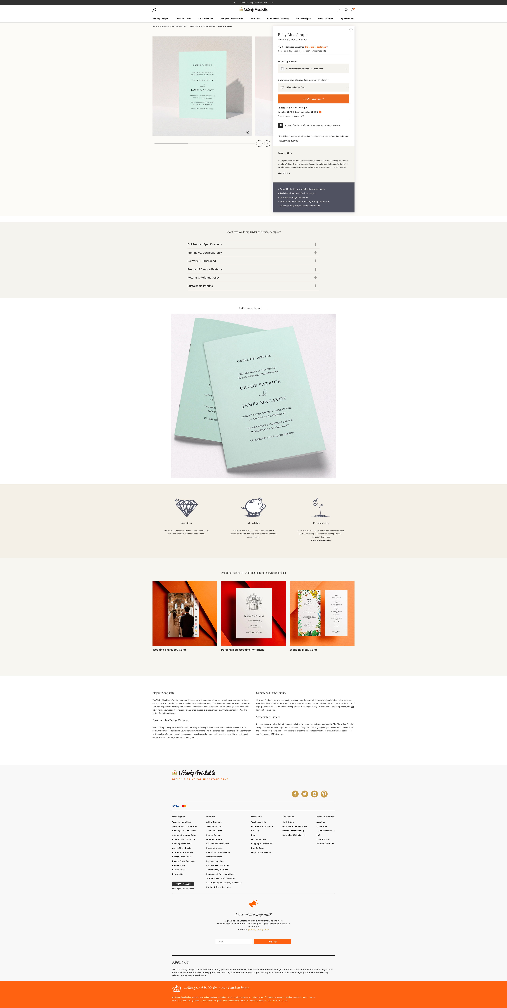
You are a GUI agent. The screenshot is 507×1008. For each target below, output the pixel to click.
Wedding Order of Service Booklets (202, 26)
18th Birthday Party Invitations (220, 878)
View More (283, 173)
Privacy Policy (322, 839)
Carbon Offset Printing (293, 831)
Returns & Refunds (325, 844)
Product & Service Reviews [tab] (204, 269)
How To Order (257, 848)
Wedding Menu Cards (304, 649)
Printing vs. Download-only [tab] (204, 252)
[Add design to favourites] (351, 30)
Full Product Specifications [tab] (204, 244)
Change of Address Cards (184, 835)
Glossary (255, 831)
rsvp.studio (183, 884)
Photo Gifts (177, 874)
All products (164, 26)
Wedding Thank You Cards (169, 649)
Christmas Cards (214, 857)
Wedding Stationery (179, 26)
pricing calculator (333, 125)
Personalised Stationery (217, 844)
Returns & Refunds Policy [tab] (203, 277)
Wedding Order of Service (184, 831)
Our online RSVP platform (294, 835)
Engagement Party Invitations (220, 874)
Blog (253, 835)
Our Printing (288, 822)
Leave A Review (258, 839)
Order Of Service (214, 839)
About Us (320, 822)
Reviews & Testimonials (262, 826)
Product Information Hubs (218, 887)
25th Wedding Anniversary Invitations (224, 883)
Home (154, 26)
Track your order (259, 822)
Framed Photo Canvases (183, 861)
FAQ (318, 835)
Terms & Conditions (325, 831)
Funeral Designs (214, 835)
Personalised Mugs (215, 861)
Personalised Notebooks (217, 865)
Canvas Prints (178, 865)
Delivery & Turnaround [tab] (201, 261)
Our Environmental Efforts (294, 826)
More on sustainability (321, 540)
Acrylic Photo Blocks (181, 848)
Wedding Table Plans (182, 844)
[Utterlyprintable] (253, 10)
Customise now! (314, 99)
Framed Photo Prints (181, 857)
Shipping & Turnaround (262, 844)
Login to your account (261, 852)
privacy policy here (258, 929)
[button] (259, 143)
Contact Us (321, 826)
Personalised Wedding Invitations (242, 649)
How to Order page (166, 737)
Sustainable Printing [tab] (200, 286)
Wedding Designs (214, 826)
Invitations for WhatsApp (218, 852)
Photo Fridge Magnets (182, 852)
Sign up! (273, 941)
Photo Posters (179, 870)
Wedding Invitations (181, 822)
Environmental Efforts (268, 734)
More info (321, 51)
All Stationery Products (217, 870)
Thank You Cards (214, 831)
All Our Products (214, 822)
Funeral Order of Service (183, 839)
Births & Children (214, 848)
